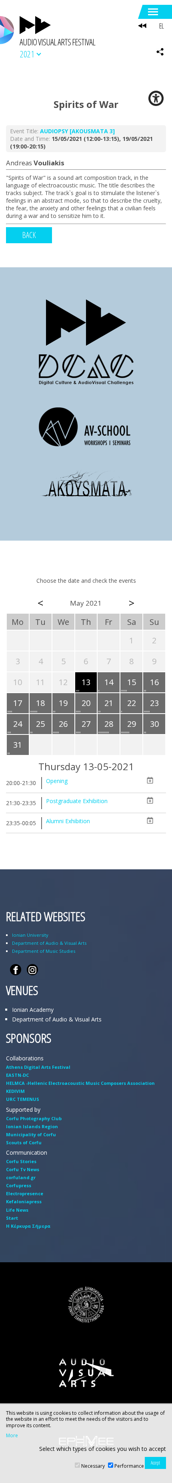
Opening (57, 781)
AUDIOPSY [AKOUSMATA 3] (77, 131)
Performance (129, 1466)
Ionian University (30, 935)
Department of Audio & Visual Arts (49, 943)
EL (161, 26)
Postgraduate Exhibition (77, 801)
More (12, 1435)
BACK (29, 235)
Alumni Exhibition (68, 821)
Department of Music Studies (43, 951)
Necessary (93, 1466)
